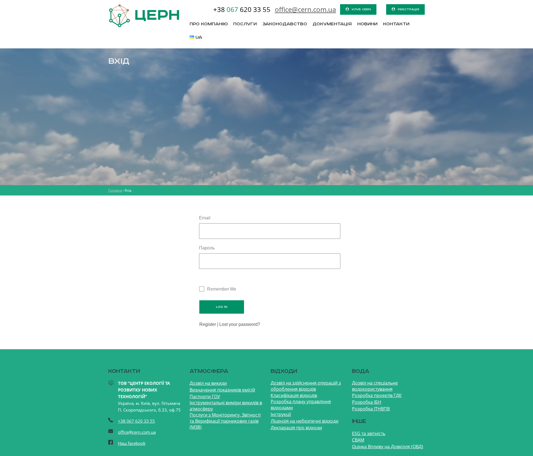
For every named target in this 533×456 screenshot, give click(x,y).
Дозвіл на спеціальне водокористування (375, 386)
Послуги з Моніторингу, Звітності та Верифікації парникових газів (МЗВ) (225, 421)
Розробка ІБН (366, 402)
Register (207, 324)
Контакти (396, 24)
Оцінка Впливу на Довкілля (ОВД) (387, 446)
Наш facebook (131, 443)
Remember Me (221, 289)
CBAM (358, 440)
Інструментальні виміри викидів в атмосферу (226, 406)
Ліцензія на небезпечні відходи (304, 421)
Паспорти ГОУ (205, 396)
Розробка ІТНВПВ (371, 409)
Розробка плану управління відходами (301, 404)
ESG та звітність (368, 433)
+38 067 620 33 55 (136, 421)
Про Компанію (209, 24)
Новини (367, 24)
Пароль (207, 248)
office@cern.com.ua (137, 432)
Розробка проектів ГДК (377, 395)
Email (204, 217)
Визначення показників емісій (222, 390)
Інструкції (281, 414)
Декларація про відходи (296, 428)
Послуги (245, 24)
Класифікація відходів (294, 395)
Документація (332, 24)
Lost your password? (239, 324)
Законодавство (284, 24)
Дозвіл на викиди (208, 383)
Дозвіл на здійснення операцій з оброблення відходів (306, 386)
